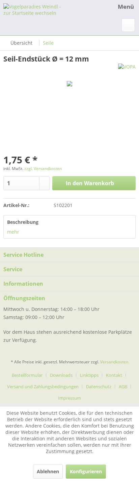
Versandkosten (114, 362)
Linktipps (89, 375)
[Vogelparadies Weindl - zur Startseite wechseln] (36, 9)
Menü (126, 6)
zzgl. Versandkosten (43, 168)
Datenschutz (98, 387)
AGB (123, 387)
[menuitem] (119, 6)
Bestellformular (27, 375)
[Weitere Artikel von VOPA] (127, 69)
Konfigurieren (86, 471)
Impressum (69, 398)
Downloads (61, 375)
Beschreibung (22, 222)
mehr (13, 232)
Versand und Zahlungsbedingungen (43, 387)
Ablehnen (48, 471)
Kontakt (114, 375)
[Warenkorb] (128, 25)
